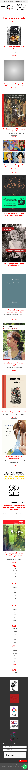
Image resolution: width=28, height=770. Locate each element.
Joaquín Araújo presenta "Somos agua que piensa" (14, 457)
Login (14, 767)
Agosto (14, 655)
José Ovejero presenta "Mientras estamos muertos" (14, 264)
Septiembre (15, 570)
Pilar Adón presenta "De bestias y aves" (14, 364)
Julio (15, 592)
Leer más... (14, 55)
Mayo (15, 573)
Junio (15, 571)
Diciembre (15, 586)
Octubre (15, 568)
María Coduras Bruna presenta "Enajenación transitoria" (14, 311)
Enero (15, 579)
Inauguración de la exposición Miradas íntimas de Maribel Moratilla (14, 86)
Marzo (15, 576)
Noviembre (15, 587)
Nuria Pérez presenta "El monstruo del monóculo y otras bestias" (14, 214)
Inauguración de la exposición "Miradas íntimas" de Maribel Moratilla (14, 167)
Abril (15, 575)
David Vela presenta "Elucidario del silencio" (14, 130)
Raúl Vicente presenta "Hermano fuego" (14, 47)
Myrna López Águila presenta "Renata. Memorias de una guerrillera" (14, 555)
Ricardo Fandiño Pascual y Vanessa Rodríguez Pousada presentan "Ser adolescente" (14, 508)
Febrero (15, 578)
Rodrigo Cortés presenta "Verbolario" (14, 412)
